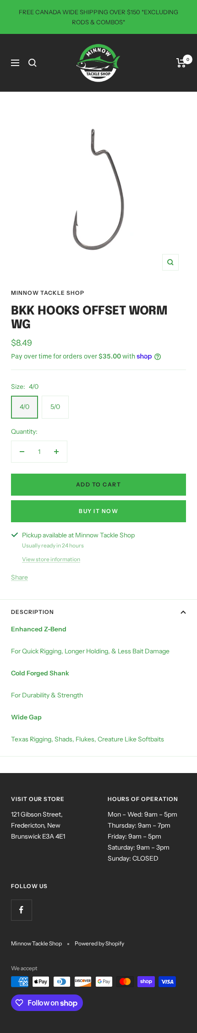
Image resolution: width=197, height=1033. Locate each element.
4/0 (24, 407)
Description (32, 611)
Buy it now (98, 511)
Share (19, 577)
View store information (51, 559)
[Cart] (181, 62)
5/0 (55, 407)
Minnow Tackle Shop (47, 292)
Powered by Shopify (99, 943)
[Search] (32, 63)
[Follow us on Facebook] (21, 910)
